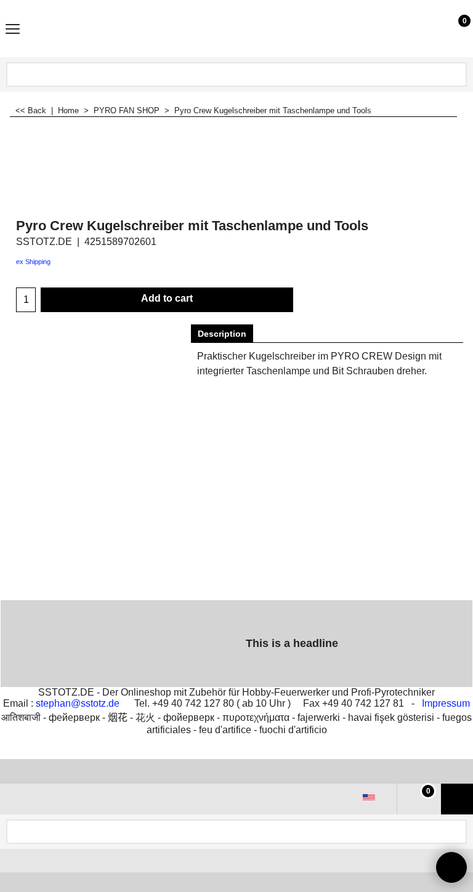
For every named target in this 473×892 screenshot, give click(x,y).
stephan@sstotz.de (77, 703)
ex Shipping (33, 261)
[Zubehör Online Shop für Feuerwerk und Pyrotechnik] (234, 29)
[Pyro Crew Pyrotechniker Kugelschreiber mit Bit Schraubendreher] (420, 154)
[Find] (456, 74)
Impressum (446, 703)
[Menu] (13, 30)
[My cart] (453, 28)
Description (222, 334)
